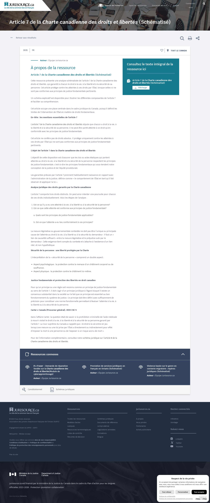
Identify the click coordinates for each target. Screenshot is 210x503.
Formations (102, 433)
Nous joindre (141, 422)
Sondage (174, 422)
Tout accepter (199, 492)
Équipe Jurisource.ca (58, 60)
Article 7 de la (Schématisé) (152, 81)
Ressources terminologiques (79, 430)
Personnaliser (183, 492)
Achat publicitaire (143, 430)
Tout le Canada (179, 50)
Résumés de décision (76, 437)
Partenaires (141, 426)
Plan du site (13, 454)
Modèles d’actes (73, 422)
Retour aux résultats (26, 37)
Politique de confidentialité (167, 496)
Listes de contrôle (74, 433)
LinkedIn (179, 439)
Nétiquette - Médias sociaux (19, 434)
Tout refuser (166, 492)
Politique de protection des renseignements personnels (176, 499)
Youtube (179, 446)
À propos (140, 419)
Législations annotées (106, 430)
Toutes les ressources (76, 419)
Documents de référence (107, 422)
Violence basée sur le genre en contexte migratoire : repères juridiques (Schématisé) (162, 369)
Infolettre (174, 419)
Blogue (100, 437)
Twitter (179, 443)
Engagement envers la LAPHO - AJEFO (23, 428)
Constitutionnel (35, 389)
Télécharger (142, 88)
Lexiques (71, 426)
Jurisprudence (103, 426)
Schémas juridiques (65, 389)
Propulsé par (203, 497)
